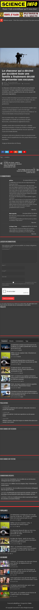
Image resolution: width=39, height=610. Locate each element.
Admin (5, 82)
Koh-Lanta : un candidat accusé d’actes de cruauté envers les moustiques (23, 593)
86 (22, 396)
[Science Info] (19, 5)
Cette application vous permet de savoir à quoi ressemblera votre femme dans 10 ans (23, 578)
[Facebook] (18, 605)
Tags (27, 341)
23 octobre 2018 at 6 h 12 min (30, 180)
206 (21, 350)
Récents (11, 341)
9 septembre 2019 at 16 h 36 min (29, 226)
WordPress (17, 603)
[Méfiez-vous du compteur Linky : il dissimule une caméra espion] (5, 355)
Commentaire (6, 249)
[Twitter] (20, 605)
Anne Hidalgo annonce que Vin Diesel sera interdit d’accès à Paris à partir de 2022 (26, 170)
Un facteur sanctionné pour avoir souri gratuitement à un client (22, 586)
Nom (3, 265)
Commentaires (19, 341)
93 (19, 387)
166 (20, 356)
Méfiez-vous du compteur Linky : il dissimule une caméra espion (21, 523)
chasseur (7, 157)
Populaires (4, 341)
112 (23, 381)
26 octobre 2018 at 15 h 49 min (30, 213)
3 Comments (27, 83)
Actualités (6, 83)
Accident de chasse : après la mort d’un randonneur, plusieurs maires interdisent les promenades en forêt (13, 164)
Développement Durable (14, 83)
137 (20, 364)
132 (22, 373)
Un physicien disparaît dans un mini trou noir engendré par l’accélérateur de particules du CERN (23, 532)
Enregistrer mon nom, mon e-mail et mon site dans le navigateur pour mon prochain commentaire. (19, 284)
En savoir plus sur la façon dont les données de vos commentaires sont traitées (18, 304)
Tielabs (29, 603)
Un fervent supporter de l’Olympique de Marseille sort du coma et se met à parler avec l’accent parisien (23, 571)
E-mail (4, 271)
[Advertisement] (19, 34)
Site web (4, 276)
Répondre (33, 209)
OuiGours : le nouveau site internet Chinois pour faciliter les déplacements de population (23, 563)
